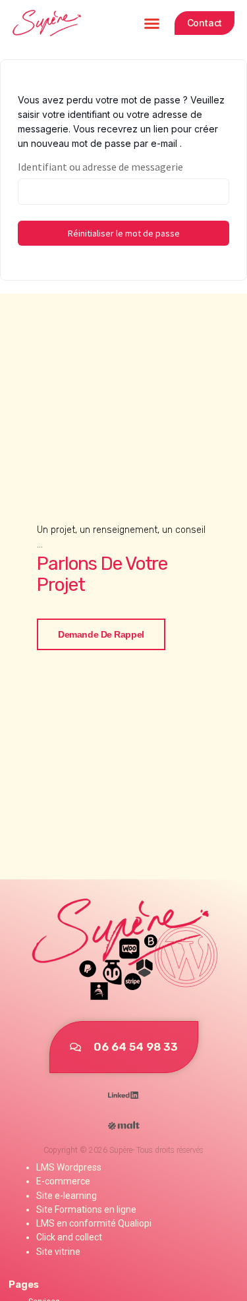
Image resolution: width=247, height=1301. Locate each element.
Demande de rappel (101, 634)
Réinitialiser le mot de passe (124, 233)
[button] (152, 23)
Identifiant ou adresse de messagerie (100, 166)
